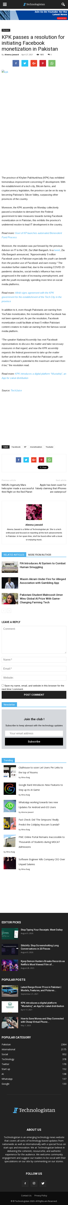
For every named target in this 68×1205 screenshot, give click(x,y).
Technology (8, 1059)
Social (5, 1054)
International (8, 1049)
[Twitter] (43, 1183)
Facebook (16, 447)
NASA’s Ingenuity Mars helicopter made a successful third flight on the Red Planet (18, 488)
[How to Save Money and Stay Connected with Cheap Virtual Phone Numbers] (10, 1022)
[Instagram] (34, 1183)
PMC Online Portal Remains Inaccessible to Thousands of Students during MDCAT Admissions (42, 841)
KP (25, 447)
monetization (36, 447)
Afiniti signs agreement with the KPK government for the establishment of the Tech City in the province (32, 297)
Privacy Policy (40, 1195)
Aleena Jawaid (12, 54)
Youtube (49, 447)
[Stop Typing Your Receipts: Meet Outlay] (10, 933)
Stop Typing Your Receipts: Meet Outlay (42, 929)
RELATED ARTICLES (14, 554)
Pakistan (6, 30)
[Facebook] (25, 1183)
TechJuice (16, 390)
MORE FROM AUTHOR (39, 554)
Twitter (5, 1064)
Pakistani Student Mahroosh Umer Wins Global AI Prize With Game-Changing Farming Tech (41, 598)
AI (3, 1073)
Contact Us (26, 1195)
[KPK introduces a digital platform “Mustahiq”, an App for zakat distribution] (10, 1007)
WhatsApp (7, 1078)
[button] (63, 4)
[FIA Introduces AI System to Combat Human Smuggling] (10, 567)
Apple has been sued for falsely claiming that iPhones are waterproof (50, 488)
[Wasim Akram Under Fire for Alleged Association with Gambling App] (10, 583)
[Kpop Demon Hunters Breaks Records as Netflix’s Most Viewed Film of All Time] (10, 965)
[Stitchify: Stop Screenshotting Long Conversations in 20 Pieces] (10, 949)
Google (5, 1083)
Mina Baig (25, 777)
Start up (6, 1069)
